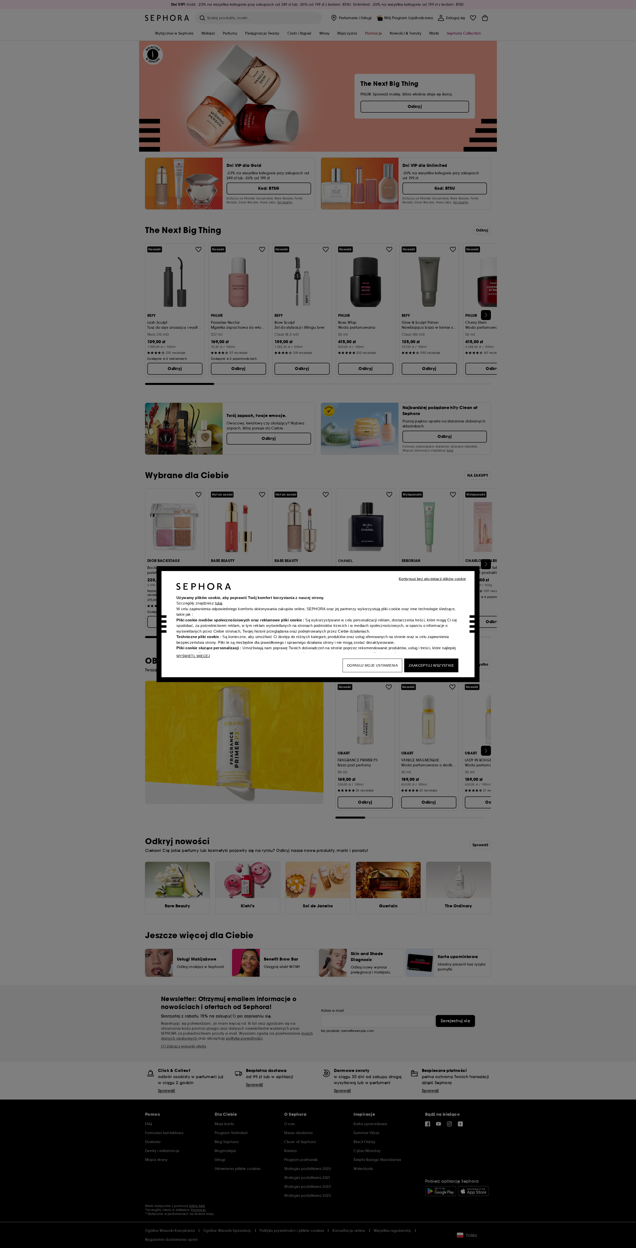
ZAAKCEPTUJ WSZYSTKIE (431, 665)
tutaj (218, 603)
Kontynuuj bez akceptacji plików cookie (432, 578)
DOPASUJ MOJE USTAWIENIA (372, 665)
